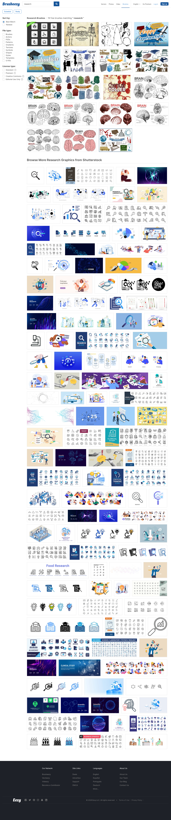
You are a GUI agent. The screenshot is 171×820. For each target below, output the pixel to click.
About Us (123, 774)
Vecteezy (46, 778)
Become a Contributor (51, 785)
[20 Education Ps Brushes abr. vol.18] (45, 87)
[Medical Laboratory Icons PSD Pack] (44, 34)
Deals (74, 774)
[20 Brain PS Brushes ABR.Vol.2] (150, 87)
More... (96, 789)
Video (118, 4)
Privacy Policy (137, 800)
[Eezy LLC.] (17, 800)
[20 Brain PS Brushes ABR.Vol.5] (116, 114)
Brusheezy (46, 774)
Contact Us (124, 785)
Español (96, 778)
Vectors (103, 4)
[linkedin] (46, 800)
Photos (111, 4)
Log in (156, 4)
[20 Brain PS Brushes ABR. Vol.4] (151, 114)
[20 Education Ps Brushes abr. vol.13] (115, 140)
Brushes (125, 4)
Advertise (76, 778)
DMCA (75, 785)
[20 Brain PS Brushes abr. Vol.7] (79, 140)
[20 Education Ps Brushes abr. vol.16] (116, 60)
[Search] (56, 4)
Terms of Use (124, 800)
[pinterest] (34, 800)
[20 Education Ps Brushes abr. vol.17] (151, 60)
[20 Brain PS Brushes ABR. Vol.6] (43, 140)
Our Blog (123, 781)
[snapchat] (42, 800)
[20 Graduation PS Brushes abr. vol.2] (151, 34)
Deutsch (96, 785)
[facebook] (26, 800)
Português (97, 781)
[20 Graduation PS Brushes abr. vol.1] (43, 60)
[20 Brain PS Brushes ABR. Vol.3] (80, 114)
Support (75, 781)
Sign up (164, 4)
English (96, 774)
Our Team (124, 778)
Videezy (45, 781)
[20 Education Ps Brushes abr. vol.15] (80, 60)
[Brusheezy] (11, 4)
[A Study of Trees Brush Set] (116, 34)
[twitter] (30, 800)
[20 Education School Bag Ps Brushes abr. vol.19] (83, 87)
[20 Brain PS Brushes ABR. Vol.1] (43, 114)
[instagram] (38, 800)
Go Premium (147, 4)
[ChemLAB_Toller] (117, 87)
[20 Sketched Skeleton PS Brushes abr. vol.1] (81, 34)
